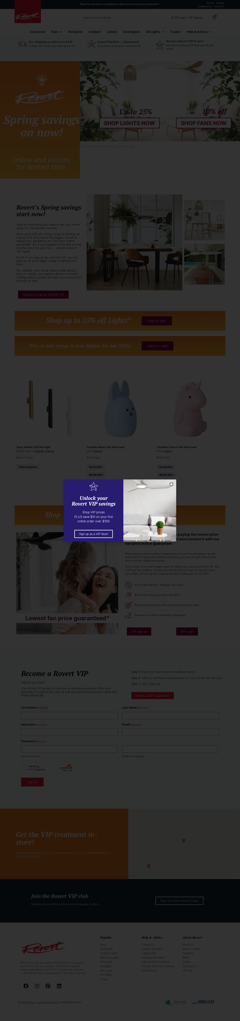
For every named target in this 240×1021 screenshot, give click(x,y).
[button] (171, 484)
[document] (120, 510)
